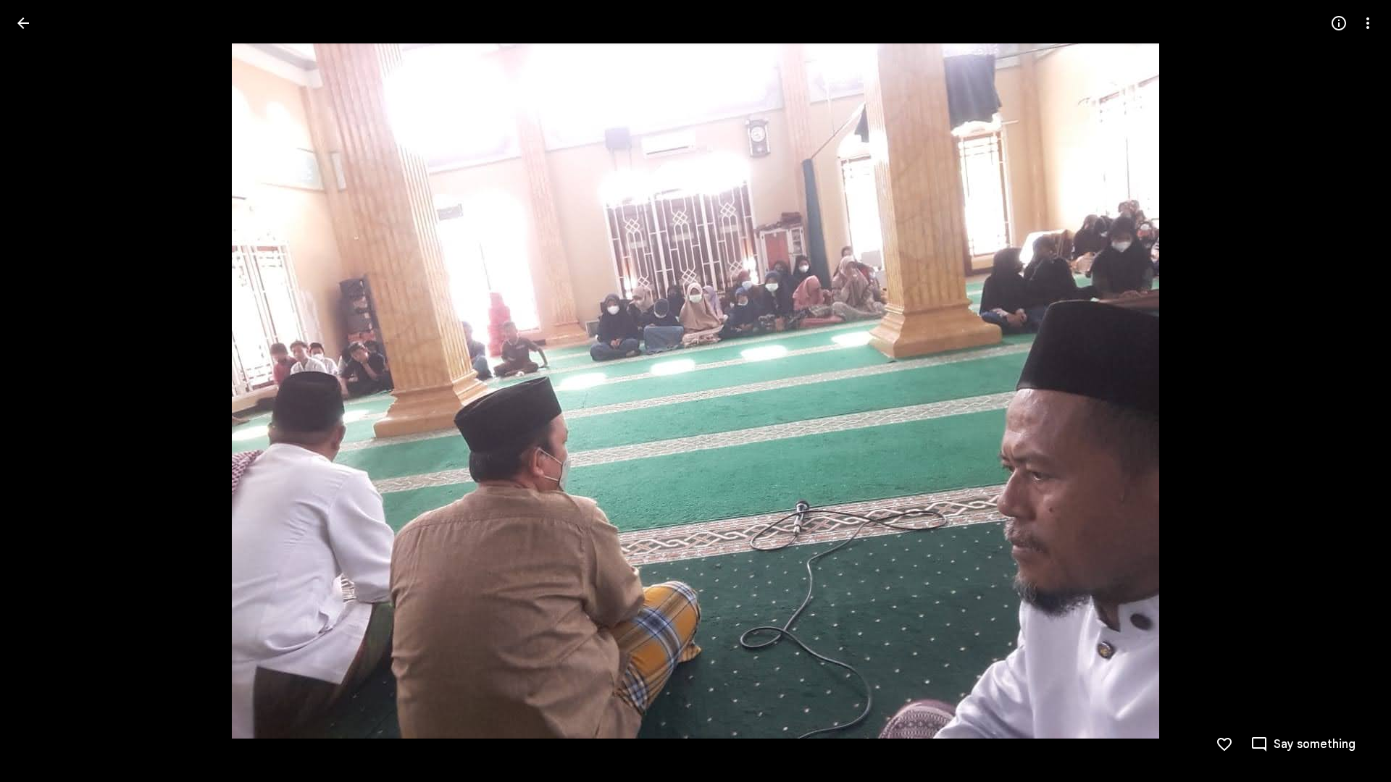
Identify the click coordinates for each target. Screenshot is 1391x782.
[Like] (1224, 744)
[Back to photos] (23, 23)
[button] (40, 391)
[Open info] (1338, 23)
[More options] (1367, 23)
